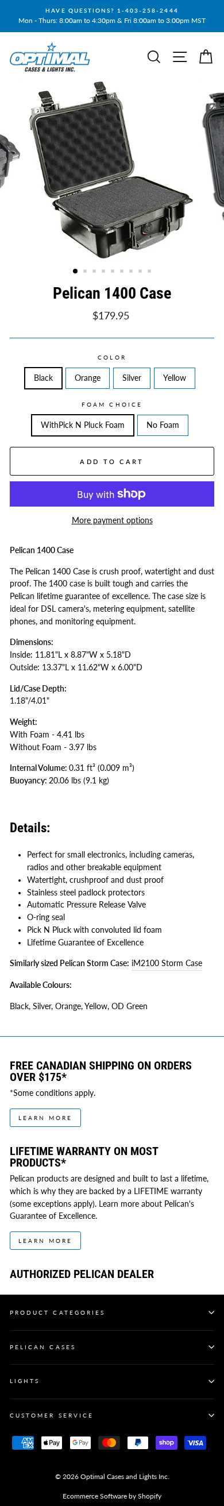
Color (112, 357)
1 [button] (76, 272)
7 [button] (132, 272)
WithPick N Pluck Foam (83, 425)
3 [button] (95, 272)
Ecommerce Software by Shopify (112, 1496)
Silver (131, 378)
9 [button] (150, 272)
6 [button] (123, 272)
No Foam (162, 425)
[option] (112, 16)
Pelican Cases (43, 1346)
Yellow (174, 378)
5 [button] (114, 272)
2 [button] (86, 272)
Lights (25, 1380)
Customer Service (52, 1415)
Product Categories (57, 1312)
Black (43, 378)
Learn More (45, 1117)
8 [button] (141, 272)
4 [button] (104, 272)
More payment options (112, 520)
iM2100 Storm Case (167, 963)
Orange (88, 378)
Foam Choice (112, 404)
